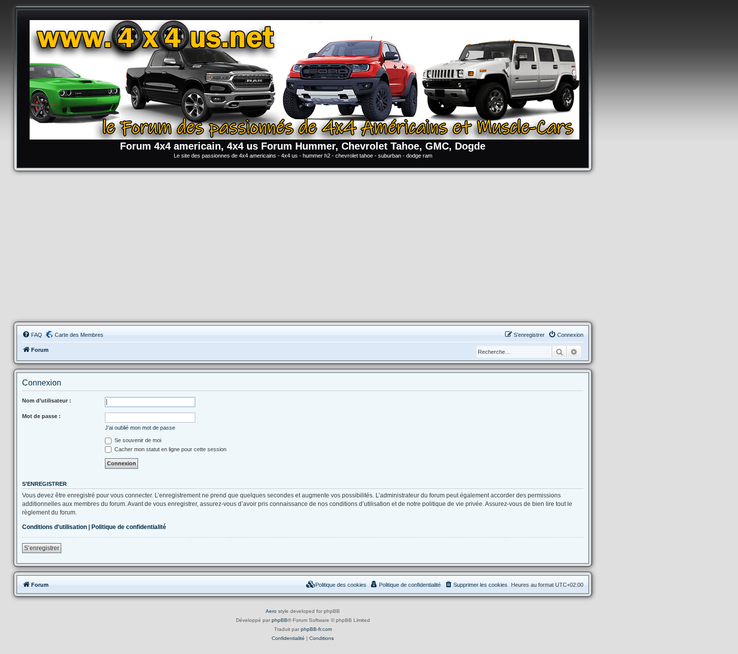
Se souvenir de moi (137, 440)
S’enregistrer (41, 548)
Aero (271, 611)
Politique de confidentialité (128, 527)
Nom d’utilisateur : (46, 401)
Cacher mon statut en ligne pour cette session (169, 449)
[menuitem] (32, 335)
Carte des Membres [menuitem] (79, 335)
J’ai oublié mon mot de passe (140, 428)
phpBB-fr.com (316, 629)
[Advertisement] (303, 246)
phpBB (280, 620)
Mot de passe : (41, 416)
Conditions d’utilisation (54, 527)
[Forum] (307, 78)
